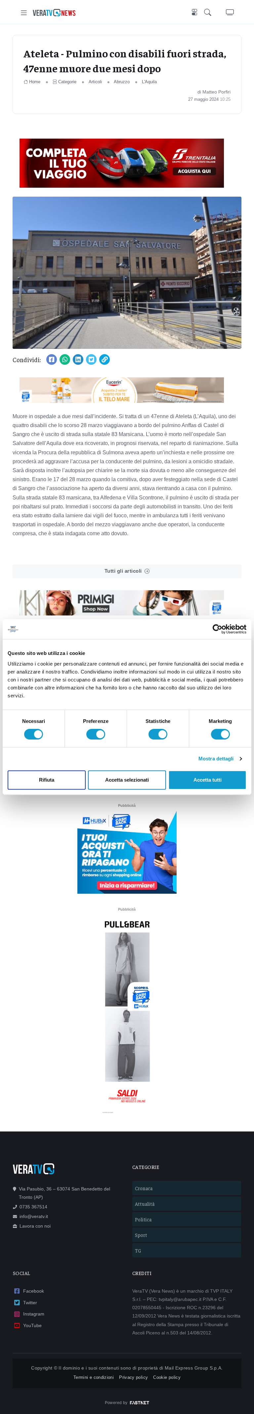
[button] (209, 13)
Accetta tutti (207, 780)
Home (34, 81)
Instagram (33, 1314)
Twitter (30, 1302)
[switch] (95, 734)
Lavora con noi (35, 1226)
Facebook (33, 1291)
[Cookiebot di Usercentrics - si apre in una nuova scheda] (217, 629)
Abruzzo (122, 81)
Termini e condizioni (93, 1377)
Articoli (95, 81)
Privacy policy (133, 1377)
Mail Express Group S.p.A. (194, 1368)
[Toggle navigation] (24, 13)
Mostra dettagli (216, 758)
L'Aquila (149, 81)
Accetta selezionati (127, 780)
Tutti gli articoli (123, 571)
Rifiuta (46, 780)
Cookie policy (167, 1377)
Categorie (67, 81)
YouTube (32, 1325)
